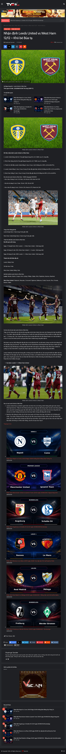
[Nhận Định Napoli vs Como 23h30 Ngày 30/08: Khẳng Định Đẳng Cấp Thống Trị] (8, 100)
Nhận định (11, 25)
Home (6, 25)
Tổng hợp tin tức (7, 424)
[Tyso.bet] (13, 4)
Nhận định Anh (15, 29)
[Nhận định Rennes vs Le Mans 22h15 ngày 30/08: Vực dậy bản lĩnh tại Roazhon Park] (38, 109)
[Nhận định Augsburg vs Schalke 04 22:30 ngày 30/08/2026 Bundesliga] (8, 109)
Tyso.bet (26, 751)
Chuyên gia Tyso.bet (9, 42)
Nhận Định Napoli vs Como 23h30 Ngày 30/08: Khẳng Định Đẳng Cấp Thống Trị (22, 99)
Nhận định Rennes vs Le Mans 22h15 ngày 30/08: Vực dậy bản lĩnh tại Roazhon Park (53, 109)
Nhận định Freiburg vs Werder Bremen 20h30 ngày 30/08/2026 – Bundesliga (28, 629)
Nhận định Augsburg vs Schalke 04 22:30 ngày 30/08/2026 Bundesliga (22, 109)
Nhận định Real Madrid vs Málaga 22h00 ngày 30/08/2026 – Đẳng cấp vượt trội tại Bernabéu (32, 20)
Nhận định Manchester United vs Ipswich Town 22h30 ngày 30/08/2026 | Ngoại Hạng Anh (52, 99)
